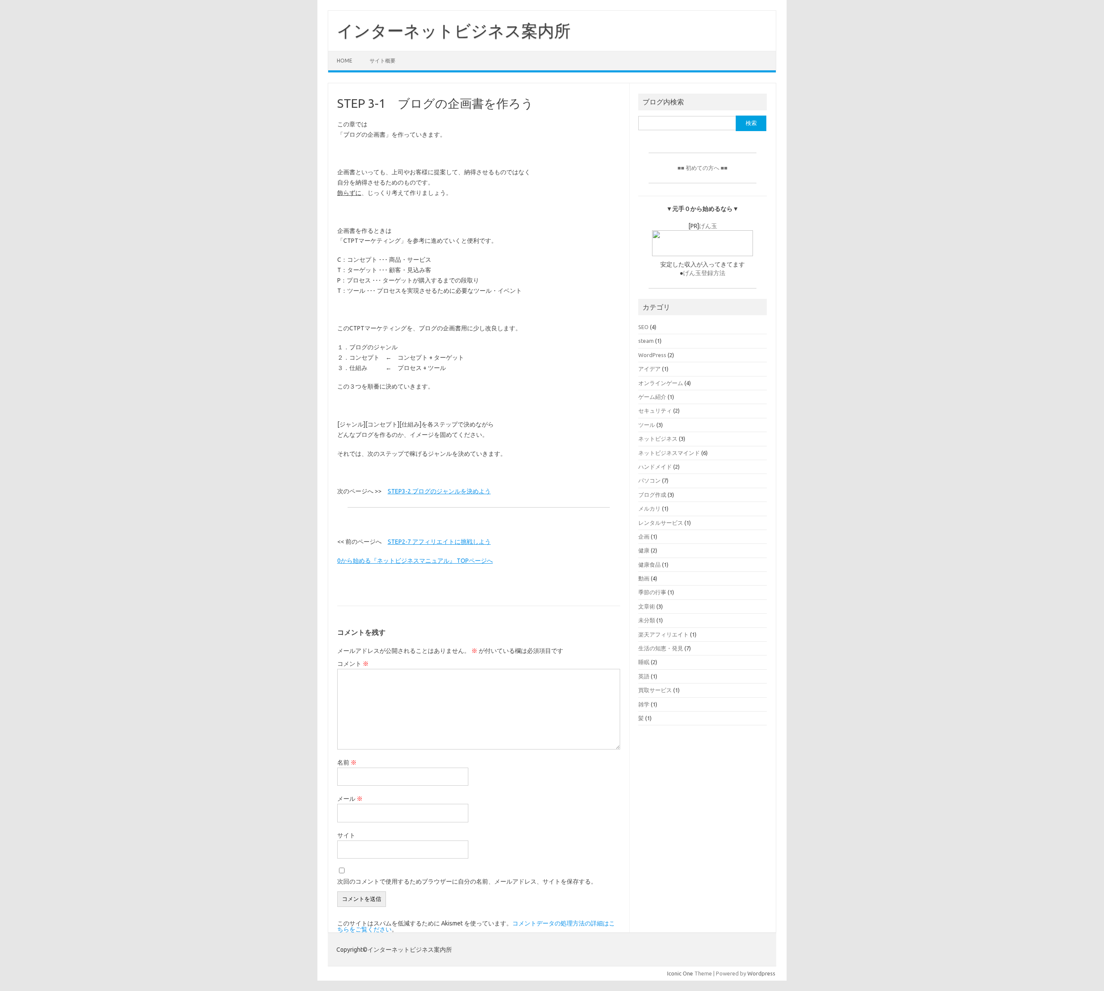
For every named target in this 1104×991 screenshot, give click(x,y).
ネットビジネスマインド (669, 453)
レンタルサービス (660, 523)
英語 (643, 676)
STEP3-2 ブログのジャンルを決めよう (439, 491)
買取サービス (655, 690)
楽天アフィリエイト (663, 634)
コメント (353, 663)
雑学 (643, 704)
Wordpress (761, 973)
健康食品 (649, 564)
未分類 (646, 620)
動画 (643, 578)
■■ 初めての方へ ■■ (702, 168)
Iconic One (680, 973)
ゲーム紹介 (652, 397)
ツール (646, 425)
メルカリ (649, 508)
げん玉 (708, 226)
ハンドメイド (655, 467)
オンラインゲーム (660, 383)
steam (646, 341)
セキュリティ (655, 411)
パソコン (649, 480)
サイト (346, 835)
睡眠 (643, 662)
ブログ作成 (652, 495)
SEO (643, 327)
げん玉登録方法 (704, 273)
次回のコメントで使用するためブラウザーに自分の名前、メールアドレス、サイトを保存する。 (467, 881)
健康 (643, 550)
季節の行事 (652, 592)
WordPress (652, 355)
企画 (643, 536)
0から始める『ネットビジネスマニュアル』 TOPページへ (415, 560)
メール (350, 798)
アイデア (649, 369)
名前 (347, 762)
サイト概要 (382, 60)
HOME (344, 60)
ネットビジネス (657, 439)
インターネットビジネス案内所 (454, 31)
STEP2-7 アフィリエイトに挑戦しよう (439, 541)
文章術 (646, 606)
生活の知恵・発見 (660, 648)
